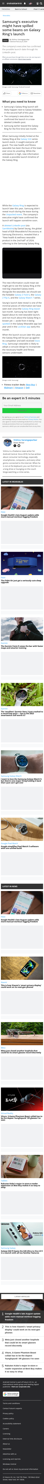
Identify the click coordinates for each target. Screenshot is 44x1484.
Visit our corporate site (20, 1387)
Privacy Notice (33, 419)
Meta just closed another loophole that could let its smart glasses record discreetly (22, 1343)
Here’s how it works (24, 59)
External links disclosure (12, 1439)
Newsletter (37, 93)
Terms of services (30, 417)
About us (6, 1444)
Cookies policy (8, 1418)
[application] (22, 261)
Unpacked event (14, 214)
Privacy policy (8, 1413)
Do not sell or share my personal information (20, 1469)
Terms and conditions (11, 1403)
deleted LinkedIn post (14, 225)
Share (8, 93)
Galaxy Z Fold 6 (22, 294)
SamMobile (7, 228)
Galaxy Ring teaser (31, 308)
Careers (6, 1429)
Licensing (6, 1434)
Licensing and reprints (12, 1459)
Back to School (21, 9)
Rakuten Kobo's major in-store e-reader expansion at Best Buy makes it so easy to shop (23, 1369)
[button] (41, 3)
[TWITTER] (15, 445)
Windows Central (9, 1464)
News (5, 40)
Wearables (6, 15)
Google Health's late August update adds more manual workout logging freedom (23, 1317)
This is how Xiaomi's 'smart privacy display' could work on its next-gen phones (22, 1330)
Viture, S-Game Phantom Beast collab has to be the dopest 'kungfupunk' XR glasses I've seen (22, 1356)
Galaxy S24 (26, 139)
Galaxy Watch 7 (26, 297)
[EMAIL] (19, 445)
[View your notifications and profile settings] (24, 3)
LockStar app (24, 326)
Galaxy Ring (18, 205)
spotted (6, 323)
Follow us (25, 93)
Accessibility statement (12, 1423)
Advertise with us (9, 1454)
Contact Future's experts (12, 1408)
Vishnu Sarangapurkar (20, 39)
